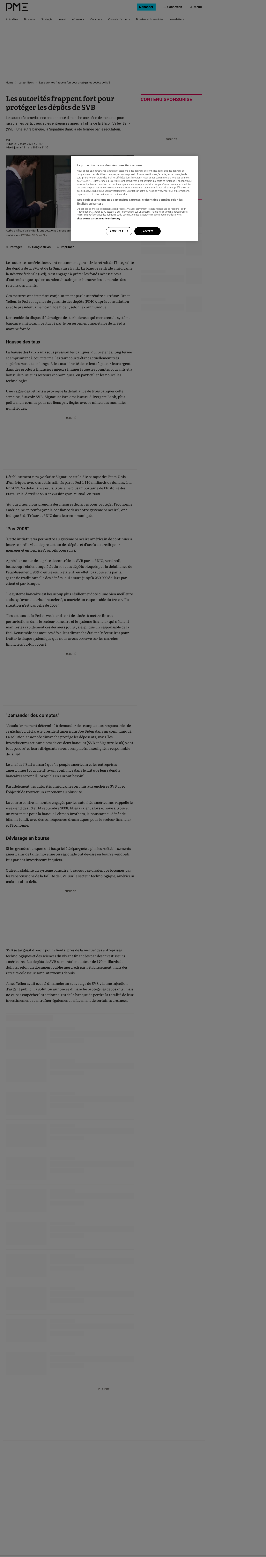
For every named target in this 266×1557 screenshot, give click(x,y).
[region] (134, 198)
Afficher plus (119, 231)
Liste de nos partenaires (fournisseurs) (98, 218)
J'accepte (147, 231)
